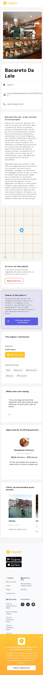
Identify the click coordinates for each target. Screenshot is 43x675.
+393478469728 (14, 104)
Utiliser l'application (21, 668)
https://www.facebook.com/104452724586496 (24, 93)
